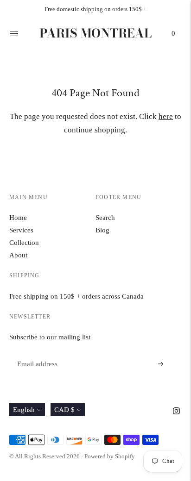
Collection (24, 242)
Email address (36, 353)
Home (18, 217)
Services (21, 230)
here (166, 116)
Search (105, 217)
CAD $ (64, 409)
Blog (102, 230)
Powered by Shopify (109, 456)
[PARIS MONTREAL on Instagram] (176, 412)
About (18, 255)
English (24, 409)
